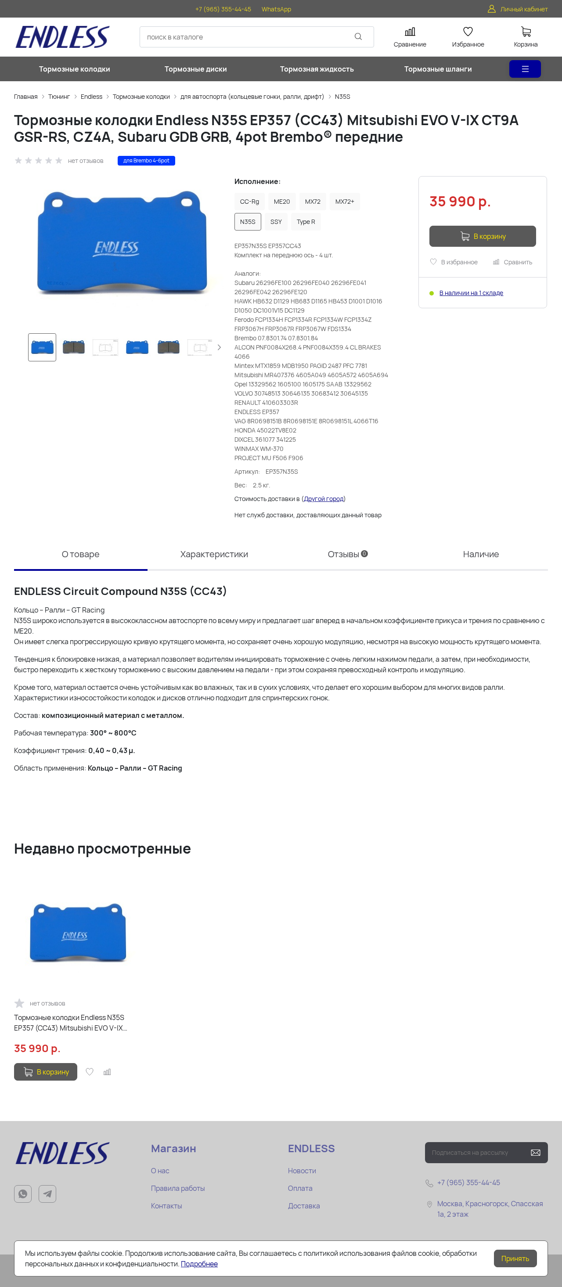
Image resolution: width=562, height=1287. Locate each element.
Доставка (304, 1206)
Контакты (166, 1206)
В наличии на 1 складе (471, 292)
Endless (91, 96)
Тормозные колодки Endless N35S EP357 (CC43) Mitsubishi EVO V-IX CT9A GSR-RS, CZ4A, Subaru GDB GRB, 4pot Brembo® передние (76, 1023)
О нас (160, 1170)
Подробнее (199, 1264)
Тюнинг (59, 96)
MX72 (313, 201)
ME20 (282, 201)
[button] (219, 347)
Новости (302, 1170)
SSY (276, 221)
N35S (342, 96)
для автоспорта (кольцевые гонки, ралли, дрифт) (252, 96)
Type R (306, 221)
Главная (26, 96)
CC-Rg (249, 201)
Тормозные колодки (141, 96)
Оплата (300, 1188)
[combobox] (257, 36)
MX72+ (344, 201)
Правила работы (178, 1188)
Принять (515, 1258)
